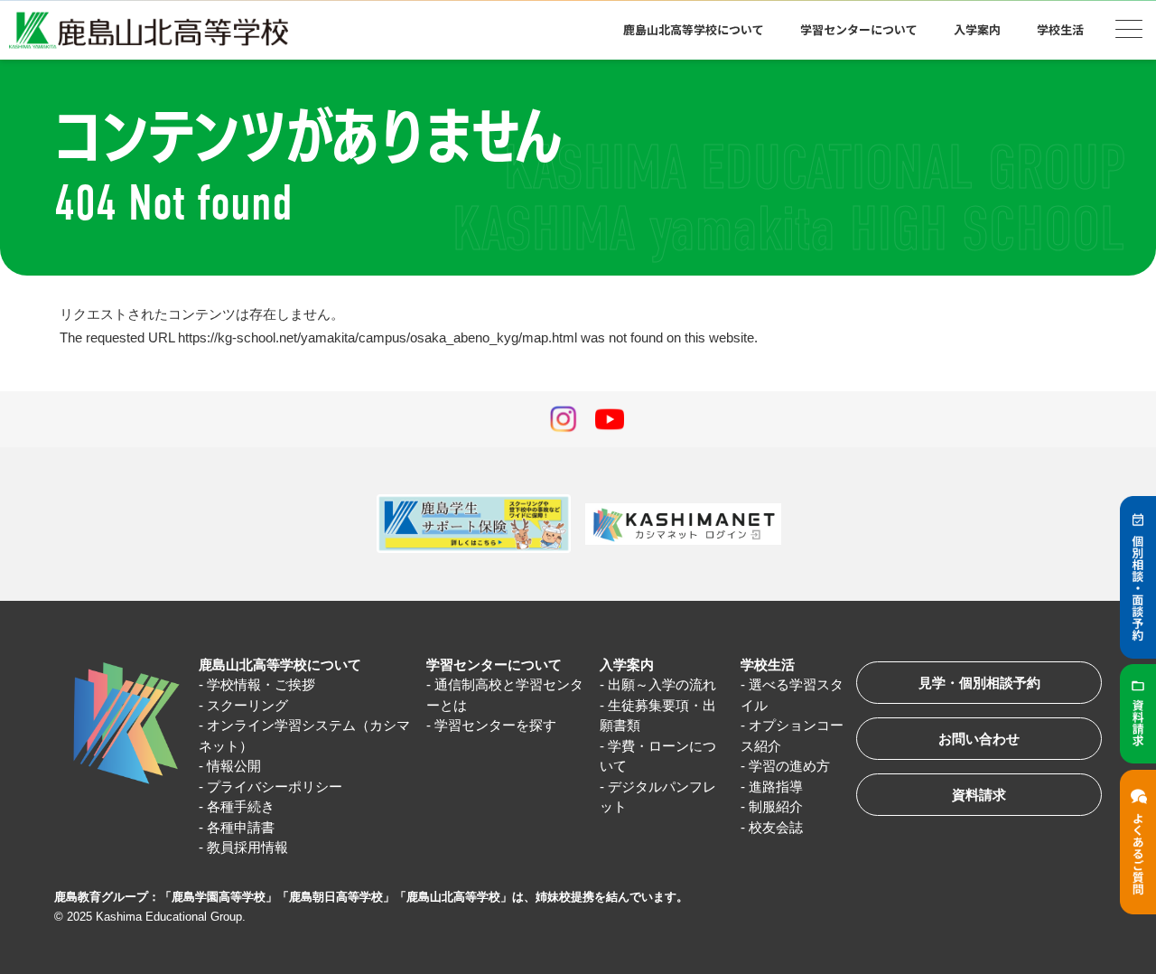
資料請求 (979, 794)
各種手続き (241, 806)
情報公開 (234, 765)
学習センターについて (494, 664)
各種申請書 (241, 827)
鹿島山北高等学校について (280, 664)
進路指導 (776, 786)
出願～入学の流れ (662, 684)
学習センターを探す (495, 725)
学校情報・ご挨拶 (261, 684)
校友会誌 (776, 827)
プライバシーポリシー (274, 786)
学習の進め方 (789, 765)
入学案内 (627, 664)
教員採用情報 (247, 847)
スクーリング (247, 705)
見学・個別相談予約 (979, 682)
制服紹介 (776, 806)
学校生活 (768, 664)
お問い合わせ (979, 738)
